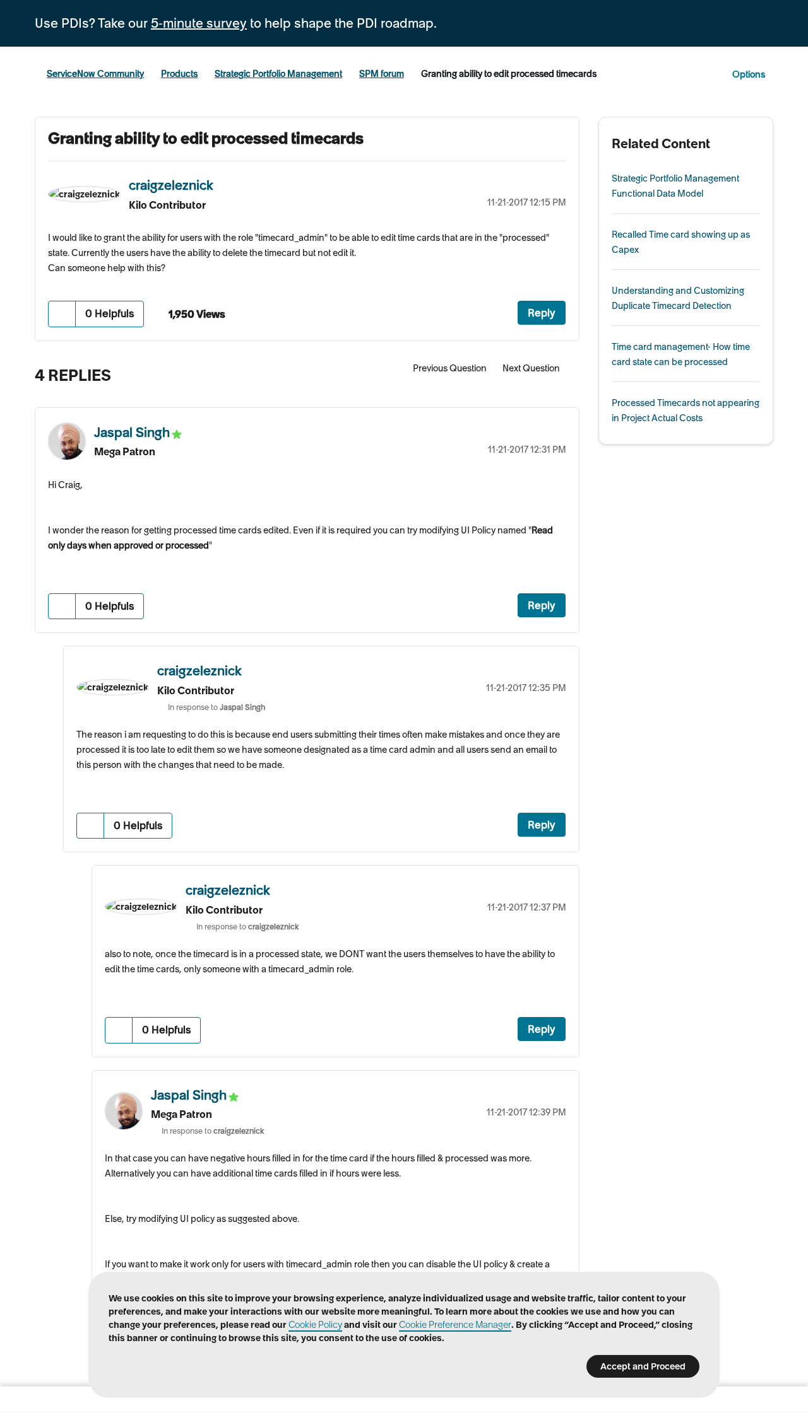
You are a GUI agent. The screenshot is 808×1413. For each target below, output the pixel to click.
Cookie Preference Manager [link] (455, 1324)
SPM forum (381, 73)
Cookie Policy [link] (315, 1324)
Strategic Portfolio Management (278, 73)
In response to (216, 707)
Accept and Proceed (643, 1366)
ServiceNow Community (95, 73)
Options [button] (748, 74)
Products (179, 73)
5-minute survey (199, 23)
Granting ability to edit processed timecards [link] (509, 73)
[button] (62, 313)
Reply (542, 312)
